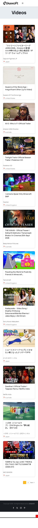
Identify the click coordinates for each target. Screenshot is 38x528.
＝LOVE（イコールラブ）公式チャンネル (16, 433)
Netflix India (7, 394)
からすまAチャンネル (10, 358)
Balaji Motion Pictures (10, 243)
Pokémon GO (7, 165)
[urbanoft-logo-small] (10, 2)
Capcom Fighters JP (10, 59)
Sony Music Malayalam (11, 321)
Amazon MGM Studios (10, 129)
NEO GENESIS (7, 472)
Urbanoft (32, 504)
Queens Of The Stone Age (12, 95)
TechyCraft (7, 280)
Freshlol (6, 202)
